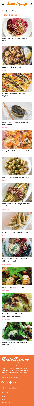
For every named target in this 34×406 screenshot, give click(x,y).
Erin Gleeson (5, 70)
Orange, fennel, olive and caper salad (15, 151)
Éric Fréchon (5, 127)
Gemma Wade (5, 154)
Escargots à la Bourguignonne (13, 287)
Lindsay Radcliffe (6, 264)
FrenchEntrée (5, 290)
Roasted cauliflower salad (11, 67)
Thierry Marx (5, 44)
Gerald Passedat (6, 99)
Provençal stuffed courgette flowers (15, 232)
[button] (17, 40)
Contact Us (4, 396)
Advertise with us (6, 402)
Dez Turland (5, 319)
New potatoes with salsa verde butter (15, 177)
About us (4, 399)
